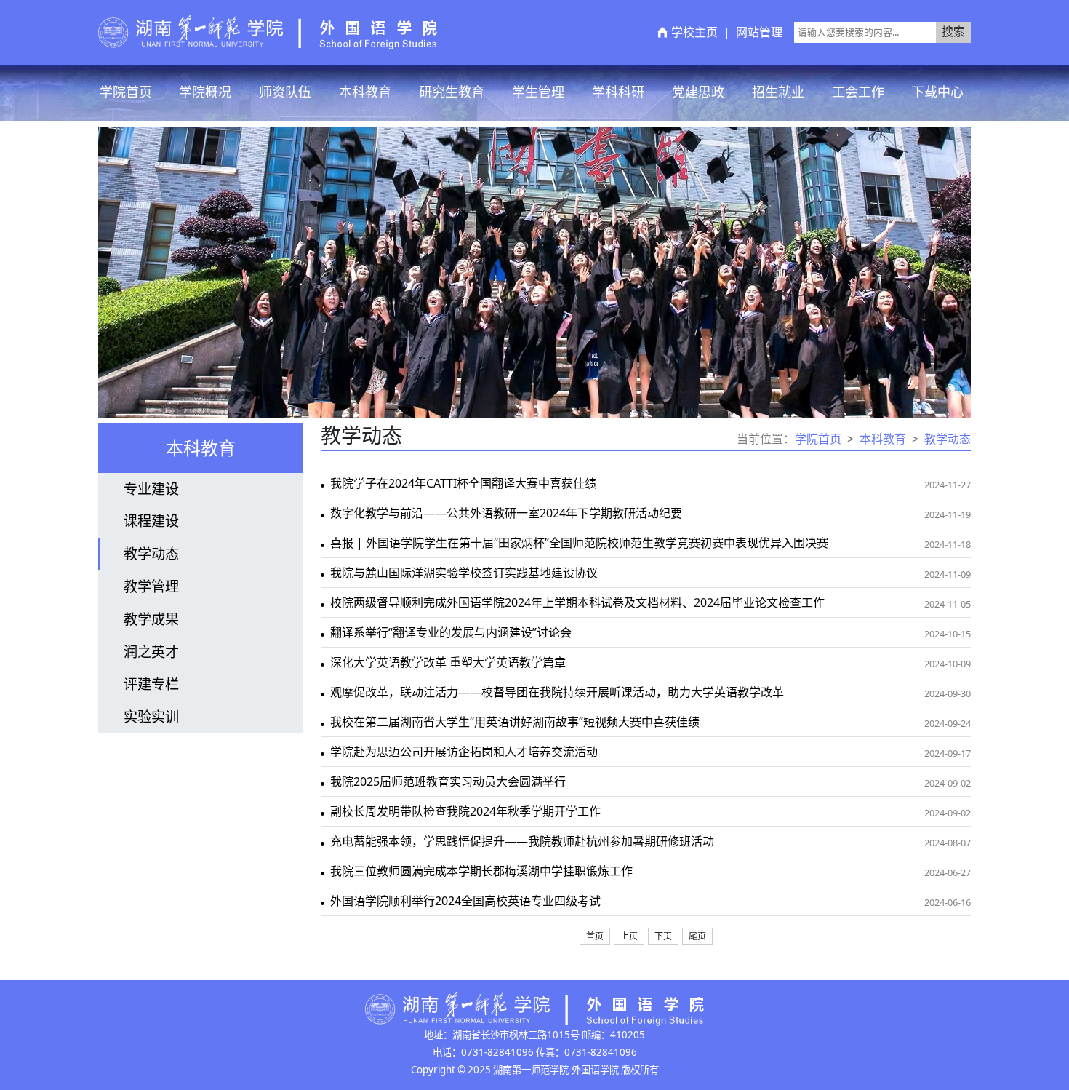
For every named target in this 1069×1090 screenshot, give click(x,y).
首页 (595, 936)
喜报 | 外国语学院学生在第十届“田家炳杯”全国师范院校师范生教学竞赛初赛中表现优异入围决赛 (579, 543)
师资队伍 (285, 91)
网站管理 (759, 32)
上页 (629, 936)
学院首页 (126, 91)
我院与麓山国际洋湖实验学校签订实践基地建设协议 (464, 573)
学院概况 (205, 91)
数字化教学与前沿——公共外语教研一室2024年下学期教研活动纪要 (506, 513)
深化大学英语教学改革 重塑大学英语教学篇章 (448, 662)
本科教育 (365, 91)
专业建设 (151, 488)
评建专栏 (151, 683)
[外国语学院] (267, 31)
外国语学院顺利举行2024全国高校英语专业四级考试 (465, 901)
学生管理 (538, 91)
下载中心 (937, 91)
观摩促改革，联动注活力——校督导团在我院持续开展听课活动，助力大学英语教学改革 (557, 692)
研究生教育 (451, 91)
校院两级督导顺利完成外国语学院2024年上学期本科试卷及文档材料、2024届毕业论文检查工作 (577, 602)
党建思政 (698, 91)
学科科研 (618, 91)
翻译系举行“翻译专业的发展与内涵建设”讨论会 (451, 632)
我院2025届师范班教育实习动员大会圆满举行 (448, 781)
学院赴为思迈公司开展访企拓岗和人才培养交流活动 (464, 752)
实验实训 (151, 716)
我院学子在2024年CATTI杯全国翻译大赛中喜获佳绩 (463, 483)
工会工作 (858, 91)
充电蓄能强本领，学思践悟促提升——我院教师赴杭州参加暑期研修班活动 (522, 841)
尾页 (697, 936)
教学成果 (151, 619)
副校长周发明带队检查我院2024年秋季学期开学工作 (465, 811)
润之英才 (151, 651)
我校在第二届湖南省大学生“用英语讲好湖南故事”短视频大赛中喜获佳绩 (515, 722)
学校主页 (694, 32)
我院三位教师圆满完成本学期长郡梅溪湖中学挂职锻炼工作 (481, 871)
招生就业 (778, 91)
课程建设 (151, 520)
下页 (663, 936)
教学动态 (151, 553)
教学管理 (151, 586)
